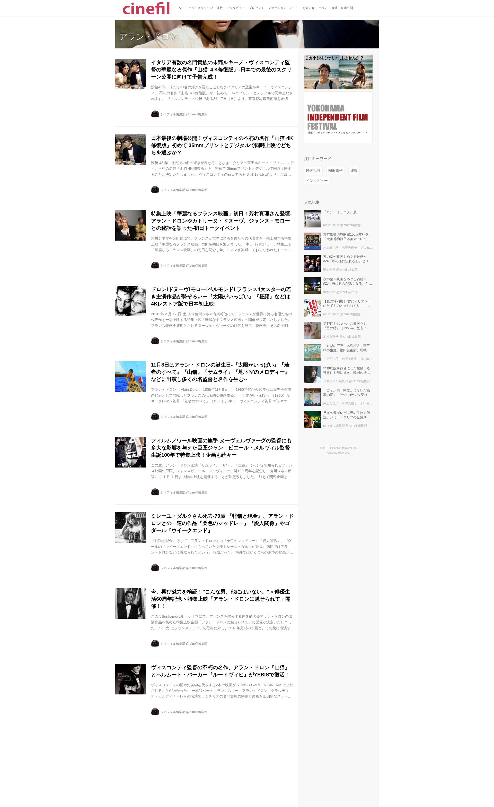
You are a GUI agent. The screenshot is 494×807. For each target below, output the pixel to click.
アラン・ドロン (148, 36)
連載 (354, 170)
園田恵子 (335, 170)
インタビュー (317, 181)
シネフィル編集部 (173, 114)
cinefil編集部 (198, 114)
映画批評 (313, 170)
